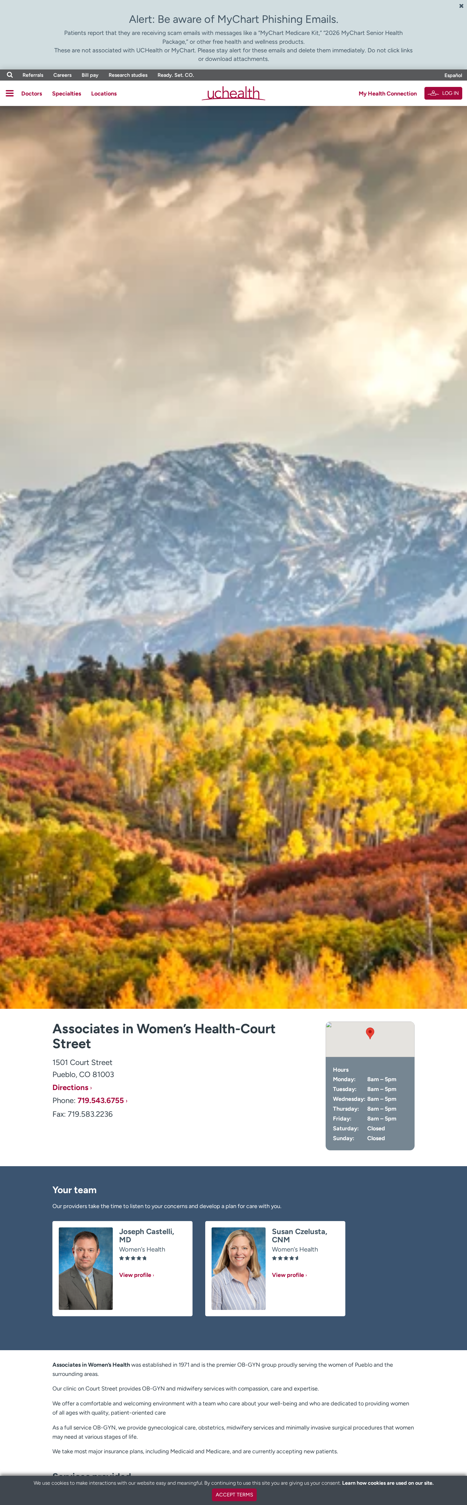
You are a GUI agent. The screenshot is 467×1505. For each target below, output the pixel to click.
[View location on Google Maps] (370, 1039)
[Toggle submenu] (10, 93)
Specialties (66, 93)
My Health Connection (388, 93)
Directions (70, 1087)
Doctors (31, 93)
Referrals (33, 75)
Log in (450, 93)
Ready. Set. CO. (176, 75)
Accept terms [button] (234, 1495)
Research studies (128, 75)
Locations (104, 93)
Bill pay (90, 75)
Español (453, 75)
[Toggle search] (10, 75)
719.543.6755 (101, 1100)
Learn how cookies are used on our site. (388, 1483)
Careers (62, 75)
